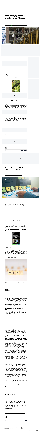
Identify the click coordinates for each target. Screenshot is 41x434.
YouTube (37, 430)
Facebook (37, 429)
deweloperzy (22, 150)
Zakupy (29, 430)
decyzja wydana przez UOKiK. (17, 76)
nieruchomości (10, 59)
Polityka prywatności (22, 431)
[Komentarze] (24, 175)
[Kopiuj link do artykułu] (26, 175)
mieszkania (25, 150)
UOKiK (26, 150)
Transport (29, 429)
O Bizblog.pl (22, 427)
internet (26, 420)
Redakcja (22, 428)
